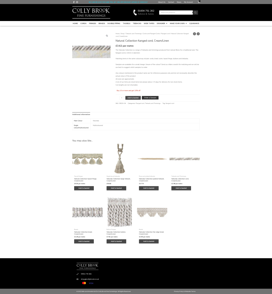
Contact (171, 2)
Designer (161, 23)
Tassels (126, 23)
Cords (83, 23)
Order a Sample (150, 98)
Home (75, 23)
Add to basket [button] (84, 188)
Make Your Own (177, 23)
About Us (161, 2)
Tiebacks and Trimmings (134, 34)
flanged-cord (170, 103)
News (179, 2)
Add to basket (133, 98)
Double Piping (114, 23)
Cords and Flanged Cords (151, 34)
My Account (188, 2)
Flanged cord (165, 34)
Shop (122, 34)
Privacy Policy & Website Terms (185, 291)
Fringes (92, 23)
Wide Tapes (149, 23)
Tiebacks (137, 23)
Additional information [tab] (81, 114)
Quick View (87, 172)
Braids (102, 23)
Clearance (194, 23)
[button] (107, 36)
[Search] (195, 12)
